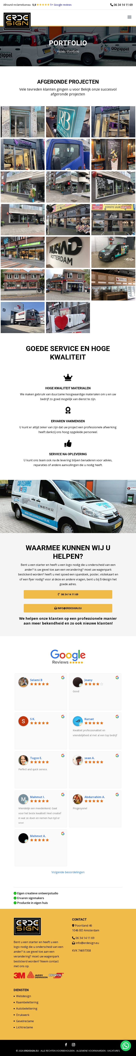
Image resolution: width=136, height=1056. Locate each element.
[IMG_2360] (113, 136)
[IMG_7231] (23, 202)
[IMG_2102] (68, 169)
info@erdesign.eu (70, 608)
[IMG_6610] (113, 267)
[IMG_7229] (113, 202)
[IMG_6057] (113, 299)
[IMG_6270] (23, 299)
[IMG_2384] (23, 136)
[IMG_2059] (113, 169)
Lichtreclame (24, 1027)
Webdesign (23, 996)
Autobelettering (26, 1008)
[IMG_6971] (113, 234)
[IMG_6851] (23, 267)
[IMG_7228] (23, 234)
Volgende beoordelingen (68, 872)
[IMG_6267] (68, 299)
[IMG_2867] (68, 332)
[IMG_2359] (23, 169)
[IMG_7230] (68, 202)
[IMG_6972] (68, 234)
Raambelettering (27, 1002)
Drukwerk (22, 1015)
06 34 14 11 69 (123, 5)
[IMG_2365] (68, 136)
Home (61, 51)
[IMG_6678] (68, 267)
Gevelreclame (25, 1021)
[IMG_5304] (23, 332)
